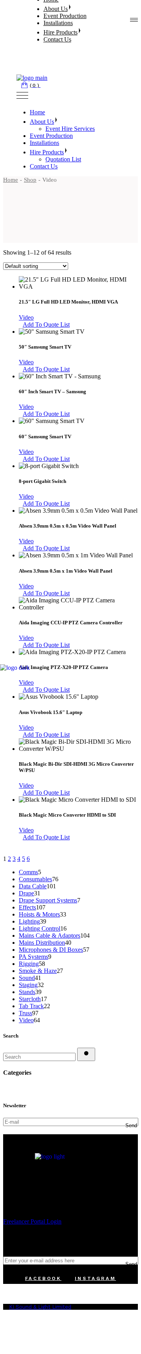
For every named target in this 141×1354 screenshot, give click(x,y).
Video (26, 317)
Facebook (43, 1278)
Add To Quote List (46, 324)
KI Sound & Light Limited (40, 1307)
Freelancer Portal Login (32, 1221)
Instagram (95, 1278)
